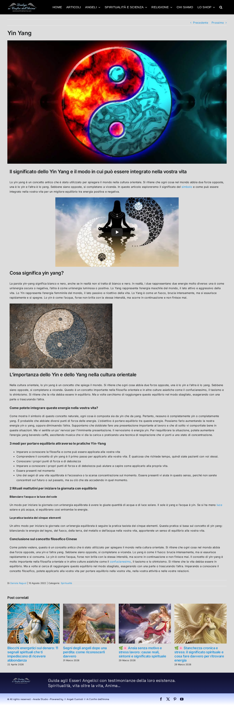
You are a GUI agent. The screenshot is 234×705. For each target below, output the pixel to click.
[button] (220, 7)
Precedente (200, 22)
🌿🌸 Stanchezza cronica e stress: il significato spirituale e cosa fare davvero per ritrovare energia (199, 654)
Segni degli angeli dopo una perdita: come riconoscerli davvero (85, 652)
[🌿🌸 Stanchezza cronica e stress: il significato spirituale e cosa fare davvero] (200, 605)
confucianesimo (120, 561)
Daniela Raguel (18, 583)
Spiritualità (66, 583)
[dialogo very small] (21, 679)
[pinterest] (175, 699)
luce (219, 505)
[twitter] (168, 699)
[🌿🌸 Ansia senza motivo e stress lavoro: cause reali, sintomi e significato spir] (145, 605)
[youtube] (181, 699)
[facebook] (161, 699)
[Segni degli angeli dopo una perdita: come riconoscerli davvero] (89, 605)
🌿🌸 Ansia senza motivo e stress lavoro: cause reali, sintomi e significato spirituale (142, 652)
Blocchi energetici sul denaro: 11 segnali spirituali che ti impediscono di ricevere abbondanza (32, 654)
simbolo (187, 186)
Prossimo (218, 22)
